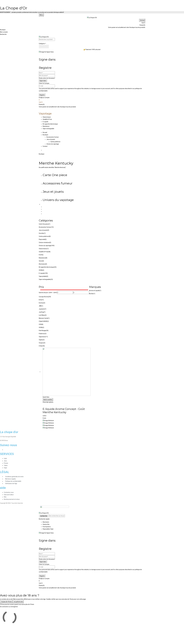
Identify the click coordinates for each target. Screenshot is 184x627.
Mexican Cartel (43, 318)
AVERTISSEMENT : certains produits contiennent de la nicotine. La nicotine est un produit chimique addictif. (32, 12)
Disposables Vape (48, 529)
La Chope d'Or (13, 8)
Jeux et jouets (50, 139)
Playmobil (42, 239)
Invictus (41, 303)
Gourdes (41, 233)
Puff (40, 255)
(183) (52, 245)
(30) (47, 330)
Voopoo (41, 343)
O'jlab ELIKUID (43, 321)
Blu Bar (91, 293)
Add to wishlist (47, 399)
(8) (50, 236)
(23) (51, 279)
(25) (55, 267)
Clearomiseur (43, 248)
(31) (42, 300)
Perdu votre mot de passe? (47, 78)
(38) (49, 251)
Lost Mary (42, 315)
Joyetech (41, 309)
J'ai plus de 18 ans (6, 601)
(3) (45, 333)
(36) (43, 346)
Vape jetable (42, 276)
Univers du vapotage (52, 144)
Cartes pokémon (55, 141)
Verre (40, 261)
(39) (49, 296)
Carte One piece (55, 175)
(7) (45, 309)
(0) (45, 239)
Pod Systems (47, 526)
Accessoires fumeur (52, 137)
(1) (49, 224)
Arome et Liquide (94, 290)
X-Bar (40, 346)
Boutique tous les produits (137, 27)
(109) (46, 273)
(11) (46, 336)
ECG (40, 300)
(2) (43, 270)
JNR (40, 306)
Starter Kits (46, 524)
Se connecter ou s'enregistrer (9, 606)
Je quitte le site (18, 601)
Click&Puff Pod (43, 251)
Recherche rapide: (44, 519)
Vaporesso (42, 336)
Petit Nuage (42, 330)
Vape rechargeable (44, 279)
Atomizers (42, 264)
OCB (40, 324)
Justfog (41, 312)
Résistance (42, 258)
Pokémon (42, 333)
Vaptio (41, 340)
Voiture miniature (44, 242)
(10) (52, 227)
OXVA (40, 270)
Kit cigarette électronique (46, 267)
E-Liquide (41, 273)
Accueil (41, 167)
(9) (48, 230)
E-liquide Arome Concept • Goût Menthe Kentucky (64, 410)
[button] (92, 23)
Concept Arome (43, 296)
